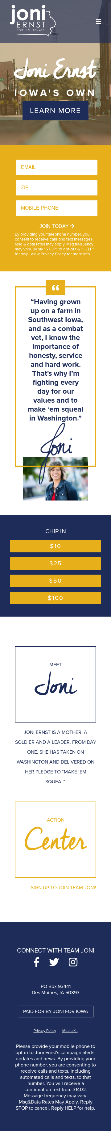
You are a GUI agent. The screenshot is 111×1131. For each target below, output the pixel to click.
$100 (56, 598)
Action (55, 839)
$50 (55, 580)
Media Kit (70, 1030)
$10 (55, 546)
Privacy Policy (53, 254)
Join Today (54, 226)
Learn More (55, 110)
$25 (55, 563)
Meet (55, 684)
